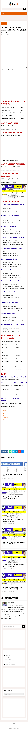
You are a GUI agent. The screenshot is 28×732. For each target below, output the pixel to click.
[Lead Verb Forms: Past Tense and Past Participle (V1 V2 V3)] (14, 534)
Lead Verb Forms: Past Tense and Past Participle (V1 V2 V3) (14, 543)
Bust (4, 412)
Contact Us (8, 657)
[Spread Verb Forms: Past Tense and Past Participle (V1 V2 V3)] (14, 579)
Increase (5, 415)
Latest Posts (8, 659)
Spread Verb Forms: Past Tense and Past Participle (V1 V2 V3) (13, 588)
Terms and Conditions (11, 664)
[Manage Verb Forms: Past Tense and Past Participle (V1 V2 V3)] (14, 489)
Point (4, 414)
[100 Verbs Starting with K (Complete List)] (14, 466)
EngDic (10, 728)
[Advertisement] (14, 51)
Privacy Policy (9, 663)
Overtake (5, 417)
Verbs (4, 23)
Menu (3, 13)
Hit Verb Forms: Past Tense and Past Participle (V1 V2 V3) (13, 565)
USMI (3, 34)
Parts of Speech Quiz (10, 661)
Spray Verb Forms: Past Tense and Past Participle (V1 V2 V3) (13, 520)
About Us (8, 655)
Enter (4, 410)
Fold (4, 419)
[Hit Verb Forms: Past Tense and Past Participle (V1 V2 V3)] (14, 556)
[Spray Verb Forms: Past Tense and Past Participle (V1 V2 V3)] (14, 511)
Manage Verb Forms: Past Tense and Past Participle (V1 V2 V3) (13, 497)
